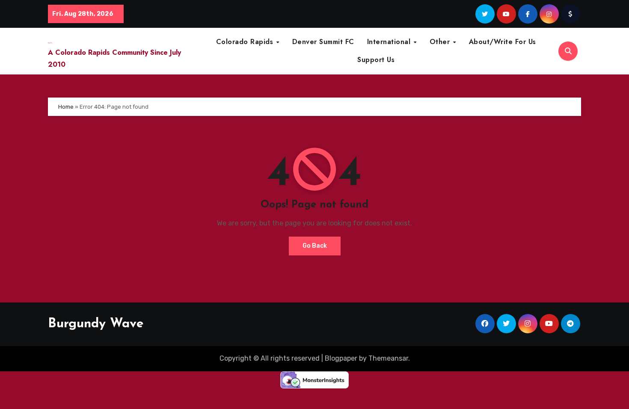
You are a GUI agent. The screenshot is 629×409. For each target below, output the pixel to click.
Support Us (376, 60)
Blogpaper (341, 358)
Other (441, 42)
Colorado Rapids (246, 42)
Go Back (315, 245)
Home (66, 107)
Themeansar (388, 358)
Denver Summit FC (323, 42)
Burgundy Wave (96, 324)
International (390, 42)
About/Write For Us (502, 42)
